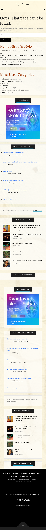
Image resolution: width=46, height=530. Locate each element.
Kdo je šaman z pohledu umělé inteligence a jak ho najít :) (19, 62)
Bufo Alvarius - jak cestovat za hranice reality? (27, 260)
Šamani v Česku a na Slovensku (11, 81)
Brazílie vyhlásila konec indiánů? (11, 64)
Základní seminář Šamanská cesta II (14, 180)
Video (3, 83)
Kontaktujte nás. (37, 210)
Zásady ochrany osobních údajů (32, 494)
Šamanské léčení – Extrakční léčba (13, 152)
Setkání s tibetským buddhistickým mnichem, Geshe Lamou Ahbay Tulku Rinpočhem (27, 226)
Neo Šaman (23, 4)
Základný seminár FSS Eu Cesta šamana (15, 190)
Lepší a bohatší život (8, 88)
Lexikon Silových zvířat (23, 481)
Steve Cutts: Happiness (20, 252)
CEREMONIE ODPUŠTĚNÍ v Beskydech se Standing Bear (20, 162)
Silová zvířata (6, 92)
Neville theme (20, 506)
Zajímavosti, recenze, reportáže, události (14, 90)
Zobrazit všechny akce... (9, 199)
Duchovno (5, 85)
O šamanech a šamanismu (9, 79)
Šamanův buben (8, 171)
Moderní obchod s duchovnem (22, 243)
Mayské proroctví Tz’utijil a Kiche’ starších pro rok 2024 (18, 60)
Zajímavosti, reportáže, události (19, 479)
